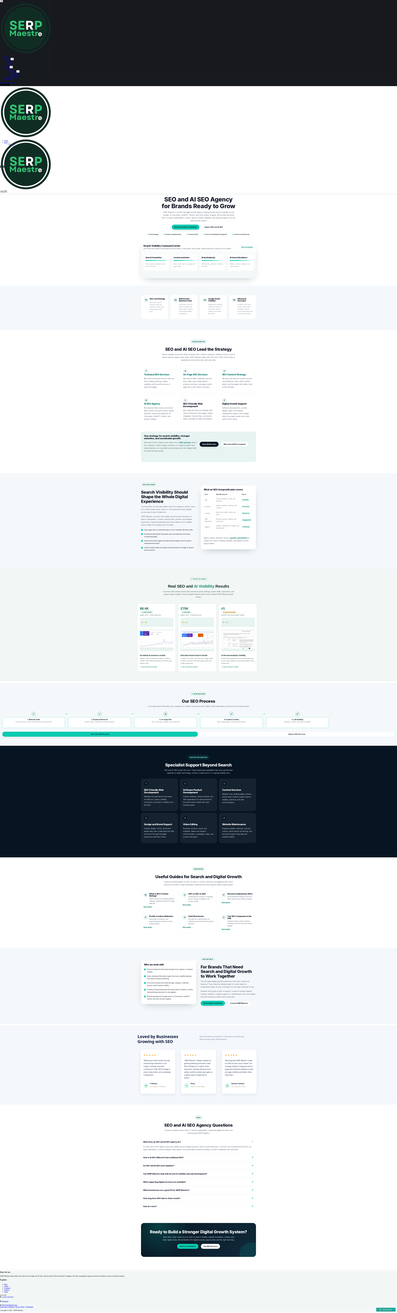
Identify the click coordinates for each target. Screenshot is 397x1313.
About (6, 1286)
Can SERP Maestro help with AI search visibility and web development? (175, 1174)
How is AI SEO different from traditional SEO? (163, 1158)
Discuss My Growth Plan (212, 1003)
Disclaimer (29, 1307)
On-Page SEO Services (195, 374)
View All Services (209, 444)
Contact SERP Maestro (239, 1003)
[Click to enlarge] (156, 634)
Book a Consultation (188, 1246)
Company (7, 1288)
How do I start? (150, 1206)
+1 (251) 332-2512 (7, 1297)
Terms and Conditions (7, 1307)
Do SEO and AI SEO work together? (158, 1166)
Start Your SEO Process (100, 734)
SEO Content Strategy (234, 374)
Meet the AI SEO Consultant (235, 444)
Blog (5, 1284)
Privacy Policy (20, 1307)
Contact (6, 1290)
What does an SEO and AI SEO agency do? (162, 1142)
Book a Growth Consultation (185, 227)
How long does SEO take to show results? (161, 1198)
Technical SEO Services (156, 374)
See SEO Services (210, 1246)
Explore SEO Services (297, 734)
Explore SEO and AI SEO (213, 227)
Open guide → (148, 907)
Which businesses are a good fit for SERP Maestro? (166, 1190)
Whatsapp (5, 1301)
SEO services (185, 442)
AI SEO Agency (152, 403)
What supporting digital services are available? (164, 1182)
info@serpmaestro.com (9, 1305)
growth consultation (238, 538)
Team (6, 1292)
